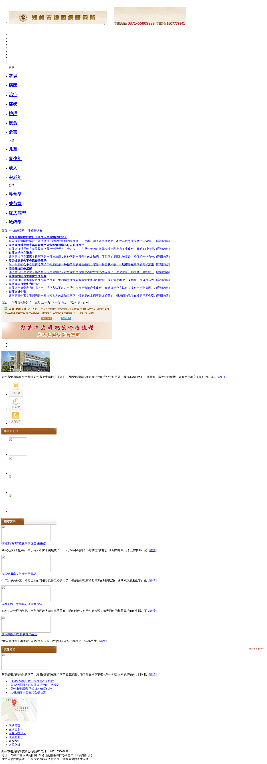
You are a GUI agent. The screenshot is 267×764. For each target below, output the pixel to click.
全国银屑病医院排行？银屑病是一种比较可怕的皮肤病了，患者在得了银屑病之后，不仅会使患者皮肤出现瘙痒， (81, 241)
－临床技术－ (17, 733)
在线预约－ (16, 740)
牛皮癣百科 (17, 230)
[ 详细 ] (220, 376)
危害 (13, 132)
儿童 (13, 149)
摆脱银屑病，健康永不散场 (18, 573)
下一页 (56, 302)
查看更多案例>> (257, 649)
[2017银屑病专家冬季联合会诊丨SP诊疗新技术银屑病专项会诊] (25, 668)
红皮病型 (17, 213)
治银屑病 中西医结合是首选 (28, 692)
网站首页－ (16, 725)
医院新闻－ (16, 737)
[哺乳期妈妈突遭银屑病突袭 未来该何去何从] (25, 540)
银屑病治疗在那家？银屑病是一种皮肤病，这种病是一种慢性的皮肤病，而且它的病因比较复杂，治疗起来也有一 (81, 256)
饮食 (13, 122)
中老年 (15, 177)
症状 (13, 104)
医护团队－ (16, 729)
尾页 (65, 302)
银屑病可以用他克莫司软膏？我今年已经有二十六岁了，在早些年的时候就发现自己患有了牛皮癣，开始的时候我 (81, 248)
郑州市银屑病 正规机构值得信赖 (31, 688)
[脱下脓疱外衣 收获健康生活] (25, 631)
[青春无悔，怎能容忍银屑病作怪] (25, 601)
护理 (13, 113)
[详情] (153, 550)
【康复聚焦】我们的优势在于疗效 (32, 681)
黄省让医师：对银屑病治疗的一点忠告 (35, 684)
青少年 (15, 158)
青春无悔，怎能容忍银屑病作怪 (21, 604)
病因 (13, 85)
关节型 (15, 203)
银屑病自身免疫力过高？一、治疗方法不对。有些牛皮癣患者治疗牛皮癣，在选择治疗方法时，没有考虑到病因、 (81, 287)
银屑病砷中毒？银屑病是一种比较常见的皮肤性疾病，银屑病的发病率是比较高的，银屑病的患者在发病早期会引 (81, 295)
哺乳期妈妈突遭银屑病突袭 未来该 (23, 543)
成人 (13, 167)
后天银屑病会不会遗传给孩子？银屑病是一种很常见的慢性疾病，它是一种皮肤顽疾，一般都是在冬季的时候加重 (81, 264)
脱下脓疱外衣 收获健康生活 (19, 634)
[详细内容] (163, 241)
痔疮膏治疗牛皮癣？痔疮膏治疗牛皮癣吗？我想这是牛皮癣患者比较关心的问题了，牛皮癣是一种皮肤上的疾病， (81, 272)
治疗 (13, 94)
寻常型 (15, 194)
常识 (13, 75)
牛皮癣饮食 (35, 230)
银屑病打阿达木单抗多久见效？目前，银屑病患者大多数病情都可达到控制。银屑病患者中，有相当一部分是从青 (81, 279)
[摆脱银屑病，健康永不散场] (25, 571)
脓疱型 (15, 222)
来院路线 (14, 744)
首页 (4, 230)
